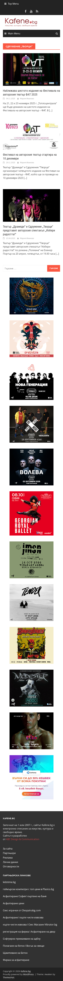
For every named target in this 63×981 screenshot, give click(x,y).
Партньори (9, 853)
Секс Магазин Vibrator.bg (42, 924)
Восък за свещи (35, 945)
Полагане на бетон (14, 945)
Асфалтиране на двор (43, 931)
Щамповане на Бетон (15, 952)
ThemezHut (8, 977)
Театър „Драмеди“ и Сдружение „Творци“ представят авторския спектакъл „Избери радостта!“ (29, 230)
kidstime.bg (9, 882)
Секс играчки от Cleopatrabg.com (22, 910)
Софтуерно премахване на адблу (21, 938)
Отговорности (11, 866)
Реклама (8, 857)
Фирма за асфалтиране (16, 960)
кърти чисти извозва (31, 917)
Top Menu (13, 3)
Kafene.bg (26, 971)
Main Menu (14, 33)
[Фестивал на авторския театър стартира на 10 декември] (31, 135)
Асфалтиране (10, 917)
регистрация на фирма (16, 931)
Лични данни (10, 862)
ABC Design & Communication (22, 839)
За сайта (7, 848)
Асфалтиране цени (13, 903)
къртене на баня (37, 896)
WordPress (28, 974)
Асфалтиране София (14, 896)
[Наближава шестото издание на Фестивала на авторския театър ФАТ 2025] (31, 69)
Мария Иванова (27, 98)
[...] (50, 110)
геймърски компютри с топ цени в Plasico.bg (28, 889)
